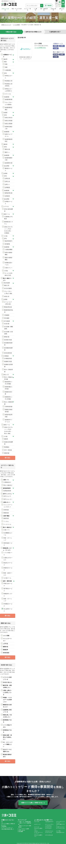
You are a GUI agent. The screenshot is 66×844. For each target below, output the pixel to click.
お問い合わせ (62, 9)
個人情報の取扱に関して (8, 829)
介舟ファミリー (61, 827)
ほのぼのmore (60, 832)
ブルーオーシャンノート (38, 833)
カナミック (38, 824)
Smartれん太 (49, 835)
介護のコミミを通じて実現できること (33, 802)
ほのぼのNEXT (49, 821)
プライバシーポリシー (7, 827)
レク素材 (35, 9)
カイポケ (37, 821)
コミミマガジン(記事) (24, 828)
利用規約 (4, 826)
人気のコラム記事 (5, 9)
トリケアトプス (61, 828)
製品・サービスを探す (16, 9)
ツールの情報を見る (40, 47)
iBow (36, 831)
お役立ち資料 (53, 9)
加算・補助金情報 (44, 9)
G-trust (37, 827)
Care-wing (49, 832)
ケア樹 (58, 831)
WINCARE (49, 827)
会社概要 (21, 831)
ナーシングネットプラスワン (49, 825)
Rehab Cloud (49, 831)
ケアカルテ (49, 828)
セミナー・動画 (27, 9)
